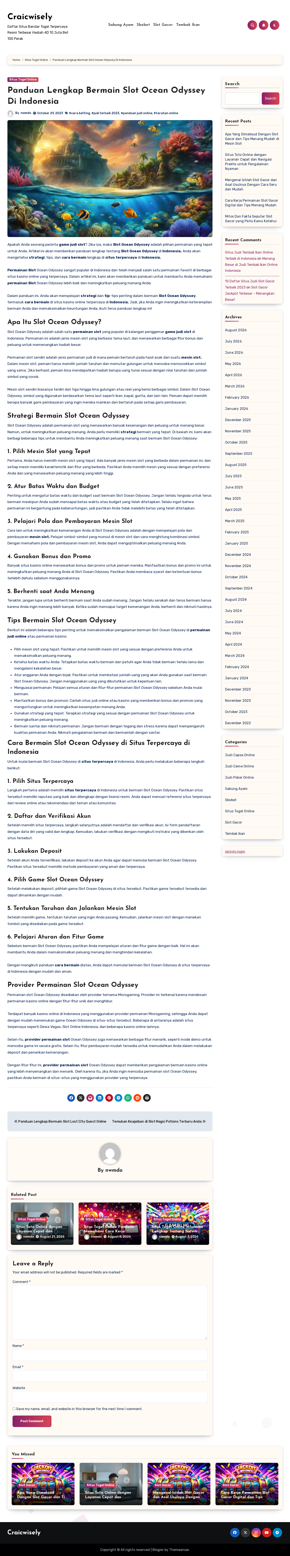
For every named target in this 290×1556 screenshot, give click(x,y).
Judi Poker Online (239, 777)
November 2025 (238, 431)
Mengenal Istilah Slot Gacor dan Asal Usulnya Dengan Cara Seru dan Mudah (251, 184)
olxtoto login (235, 852)
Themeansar (179, 1550)
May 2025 (233, 498)
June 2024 (234, 622)
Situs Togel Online (23, 79)
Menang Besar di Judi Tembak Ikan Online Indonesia (251, 265)
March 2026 (235, 386)
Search (232, 84)
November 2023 (238, 701)
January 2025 (236, 543)
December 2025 (238, 420)
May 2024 (233, 633)
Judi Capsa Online (240, 755)
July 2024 (233, 611)
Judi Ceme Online (239, 766)
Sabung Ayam (121, 25)
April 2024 (233, 644)
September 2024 (238, 588)
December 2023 (238, 689)
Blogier (158, 1550)
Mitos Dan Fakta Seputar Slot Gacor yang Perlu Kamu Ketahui (251, 218)
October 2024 (236, 577)
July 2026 (233, 341)
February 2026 (237, 397)
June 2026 (234, 353)
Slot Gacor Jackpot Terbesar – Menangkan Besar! (250, 293)
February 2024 (237, 667)
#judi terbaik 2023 (105, 113)
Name (18, 1346)
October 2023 (236, 712)
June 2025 (234, 487)
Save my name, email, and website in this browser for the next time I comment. (79, 1409)
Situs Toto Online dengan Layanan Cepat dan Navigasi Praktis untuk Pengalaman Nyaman (248, 162)
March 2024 (235, 656)
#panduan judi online (136, 113)
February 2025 (237, 532)
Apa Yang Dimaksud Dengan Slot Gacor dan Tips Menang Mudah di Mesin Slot (252, 139)
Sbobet (143, 25)
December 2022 (238, 723)
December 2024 (238, 555)
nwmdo (26, 113)
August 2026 (236, 330)
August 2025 (235, 465)
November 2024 (238, 566)
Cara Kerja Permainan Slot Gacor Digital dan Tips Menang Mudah (251, 202)
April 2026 (233, 375)
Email (18, 1367)
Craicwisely (29, 17)
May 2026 (233, 364)
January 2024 (236, 678)
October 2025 (236, 442)
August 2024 (236, 600)
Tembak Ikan (188, 25)
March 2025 (234, 521)
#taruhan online (166, 113)
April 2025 (233, 510)
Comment (22, 1282)
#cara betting (79, 113)
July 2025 (233, 476)
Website (19, 1388)
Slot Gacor (163, 25)
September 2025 (238, 454)
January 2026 (236, 409)
